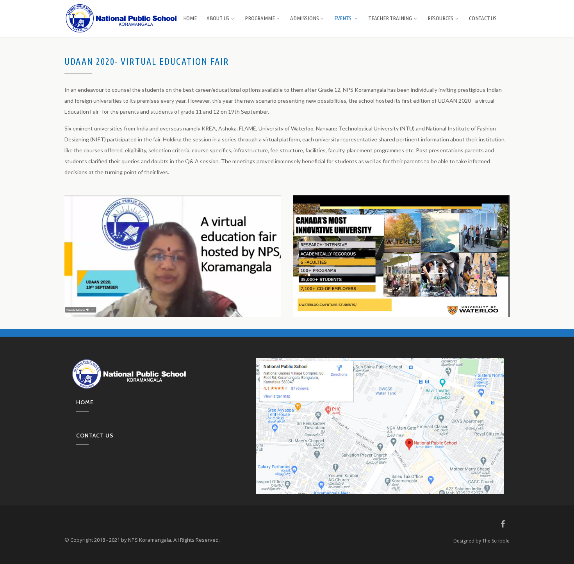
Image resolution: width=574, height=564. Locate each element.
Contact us (95, 435)
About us (218, 18)
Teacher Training (390, 18)
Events (343, 18)
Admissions (304, 18)
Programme (260, 18)
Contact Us (483, 18)
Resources (440, 18)
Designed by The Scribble (481, 540)
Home (190, 18)
